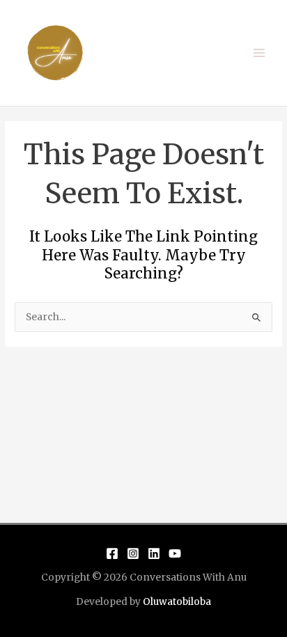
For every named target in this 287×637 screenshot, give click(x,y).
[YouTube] (175, 553)
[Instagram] (133, 553)
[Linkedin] (154, 553)
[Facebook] (112, 553)
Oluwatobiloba (177, 602)
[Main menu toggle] (259, 53)
